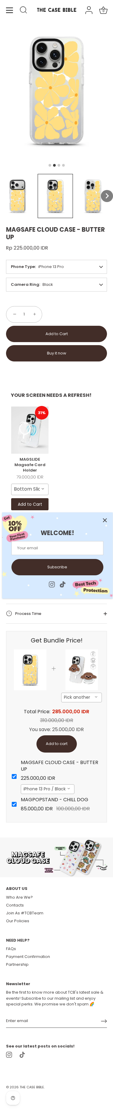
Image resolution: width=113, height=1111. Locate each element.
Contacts (15, 905)
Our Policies (17, 921)
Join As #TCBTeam (24, 913)
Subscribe (57, 567)
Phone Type (23, 267)
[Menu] (9, 10)
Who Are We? (19, 897)
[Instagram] (52, 584)
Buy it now (56, 353)
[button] (17, 196)
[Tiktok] (63, 584)
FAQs (11, 949)
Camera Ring (25, 284)
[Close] (104, 520)
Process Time (27, 613)
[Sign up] (104, 1021)
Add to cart (56, 744)
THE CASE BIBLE (32, 1087)
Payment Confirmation (28, 956)
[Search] (23, 11)
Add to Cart (57, 334)
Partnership (17, 964)
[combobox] (30, 489)
